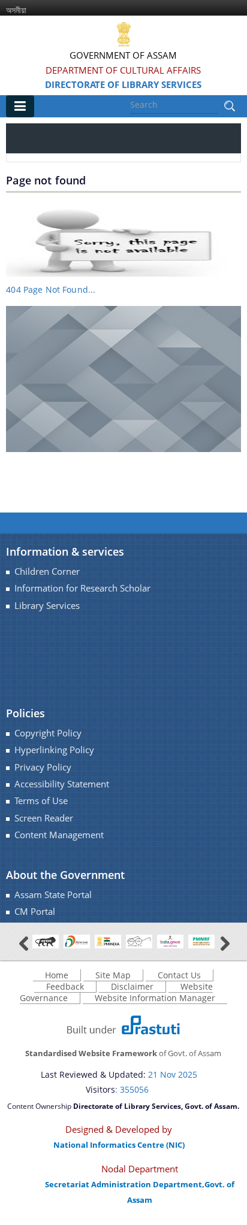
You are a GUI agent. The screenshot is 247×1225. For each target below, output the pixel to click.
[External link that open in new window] (45, 940)
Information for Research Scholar (82, 588)
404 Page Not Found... (50, 289)
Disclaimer (132, 986)
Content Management (59, 835)
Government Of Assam (123, 55)
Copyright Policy (48, 733)
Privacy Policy (42, 767)
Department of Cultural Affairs (123, 70)
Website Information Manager (155, 997)
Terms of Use (41, 801)
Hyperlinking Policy (54, 750)
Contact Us (179, 975)
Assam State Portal (53, 895)
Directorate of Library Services (123, 84)
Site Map (113, 975)
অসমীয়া (16, 10)
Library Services (47, 605)
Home (56, 975)
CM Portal (34, 911)
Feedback (65, 986)
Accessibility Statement (61, 784)
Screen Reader (43, 818)
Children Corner (47, 571)
